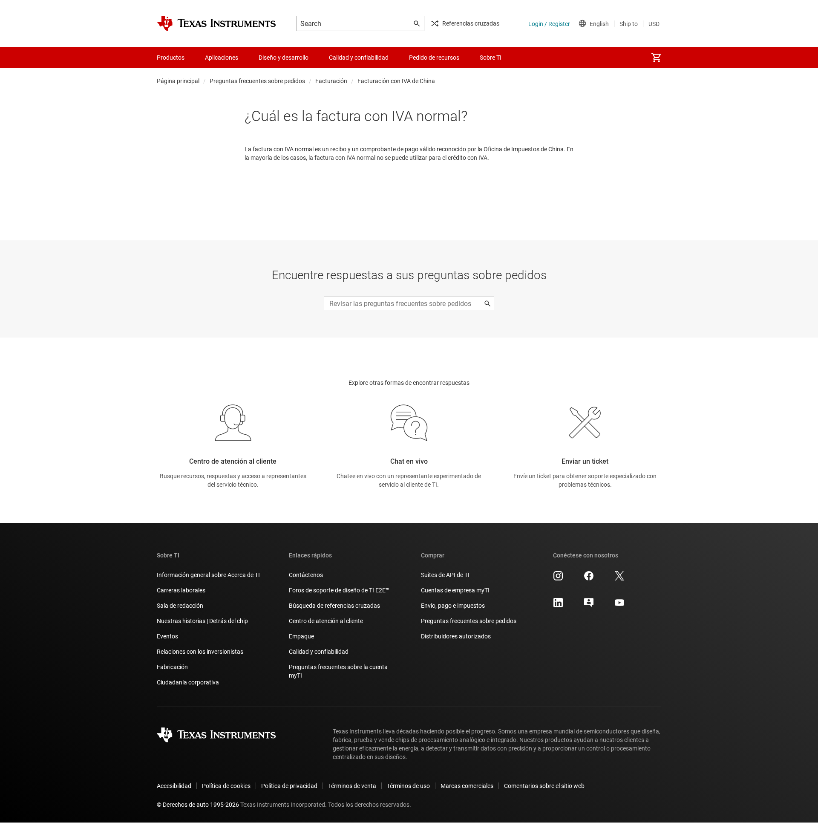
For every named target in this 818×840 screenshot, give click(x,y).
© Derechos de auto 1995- (198, 804)
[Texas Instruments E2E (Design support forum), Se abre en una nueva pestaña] (589, 605)
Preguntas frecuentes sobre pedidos (257, 81)
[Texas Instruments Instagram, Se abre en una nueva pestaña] (558, 578)
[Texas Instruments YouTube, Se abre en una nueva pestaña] (619, 605)
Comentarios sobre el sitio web (544, 785)
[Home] (216, 23)
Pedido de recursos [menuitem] (434, 57)
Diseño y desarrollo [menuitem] (283, 57)
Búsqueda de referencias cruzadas (334, 605)
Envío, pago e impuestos (453, 605)
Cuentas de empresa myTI (455, 590)
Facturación (331, 81)
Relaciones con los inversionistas (200, 651)
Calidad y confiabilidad (319, 651)
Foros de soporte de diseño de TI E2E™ (339, 590)
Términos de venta (352, 785)
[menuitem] (656, 57)
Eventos (167, 636)
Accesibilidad (174, 785)
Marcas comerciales (467, 785)
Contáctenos (306, 575)
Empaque (301, 636)
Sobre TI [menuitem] (490, 57)
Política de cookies (226, 785)
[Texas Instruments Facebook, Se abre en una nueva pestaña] (589, 578)
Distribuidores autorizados (456, 636)
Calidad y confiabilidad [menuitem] (359, 57)
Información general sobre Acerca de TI (208, 575)
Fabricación (172, 667)
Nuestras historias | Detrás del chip (202, 621)
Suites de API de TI (445, 575)
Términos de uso (408, 785)
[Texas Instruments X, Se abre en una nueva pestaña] (619, 578)
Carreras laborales (181, 590)
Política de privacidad (289, 785)
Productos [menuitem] (170, 57)
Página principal (178, 81)
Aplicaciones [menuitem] (221, 57)
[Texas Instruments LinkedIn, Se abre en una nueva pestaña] (558, 605)
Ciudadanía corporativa (188, 682)
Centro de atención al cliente (326, 621)
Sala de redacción (180, 605)
